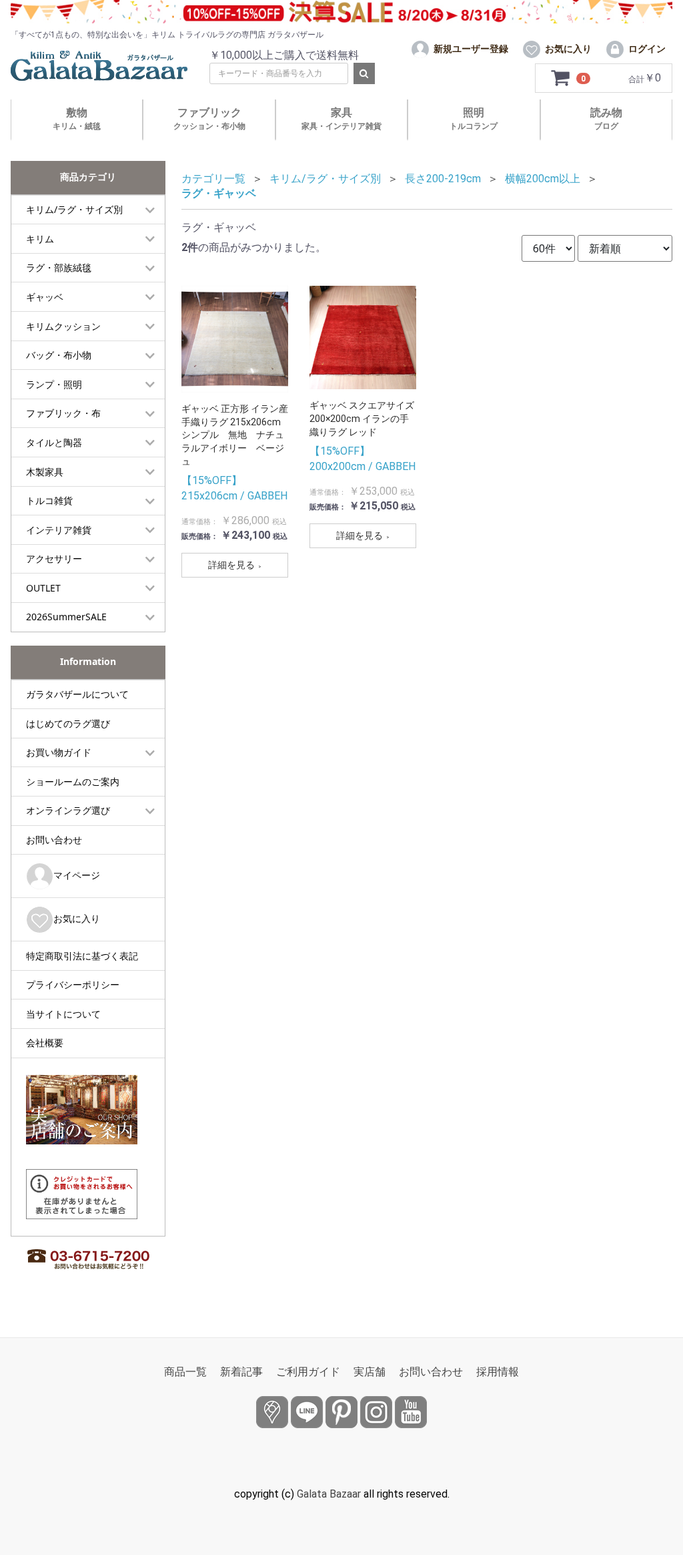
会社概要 (44, 1042)
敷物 (77, 118)
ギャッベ (44, 296)
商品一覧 (185, 1371)
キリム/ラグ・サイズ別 (74, 209)
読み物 (606, 118)
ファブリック (209, 118)
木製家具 (44, 471)
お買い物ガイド (58, 752)
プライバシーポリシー (72, 984)
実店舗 (370, 1371)
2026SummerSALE (66, 616)
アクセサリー (54, 558)
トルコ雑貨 (49, 500)
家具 (341, 118)
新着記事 (241, 1371)
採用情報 (497, 1371)
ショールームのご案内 (72, 781)
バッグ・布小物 (58, 355)
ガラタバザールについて (77, 694)
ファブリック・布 (63, 413)
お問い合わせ (54, 839)
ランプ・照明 (54, 384)
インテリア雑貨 (58, 529)
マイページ (76, 875)
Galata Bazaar (329, 1494)
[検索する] (364, 73)
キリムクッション (63, 326)
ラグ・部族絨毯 (58, 267)
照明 (474, 118)
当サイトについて (63, 1014)
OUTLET (43, 588)
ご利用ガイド (308, 1371)
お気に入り (76, 918)
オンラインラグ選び (68, 810)
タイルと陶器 (54, 442)
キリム (40, 238)
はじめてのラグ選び (68, 723)
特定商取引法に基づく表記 (82, 955)
